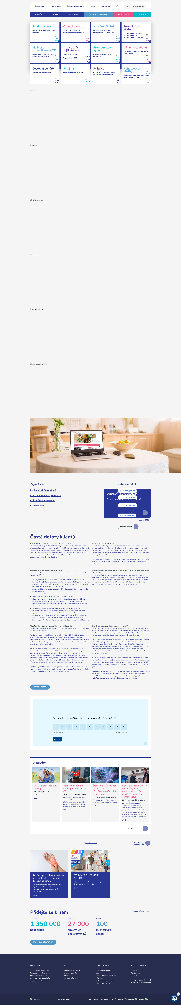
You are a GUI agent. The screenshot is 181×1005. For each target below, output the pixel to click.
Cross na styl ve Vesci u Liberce (145, 505)
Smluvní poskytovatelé (38, 981)
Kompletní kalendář (126, 526)
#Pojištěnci (47, 792)
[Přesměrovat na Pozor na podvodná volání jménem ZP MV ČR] (76, 782)
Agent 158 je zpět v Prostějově (145, 497)
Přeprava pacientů (103, 970)
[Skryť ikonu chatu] (178, 994)
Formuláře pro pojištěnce (39, 970)
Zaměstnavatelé (70, 973)
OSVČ (66, 975)
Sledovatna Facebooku (139, 843)
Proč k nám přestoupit (43, 942)
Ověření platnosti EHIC (42, 500)
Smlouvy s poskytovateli (105, 981)
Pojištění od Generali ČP (43, 490)
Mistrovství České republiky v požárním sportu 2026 (144, 515)
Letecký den (145, 491)
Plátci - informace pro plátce (45, 495)
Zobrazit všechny (136, 829)
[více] (36, 798)
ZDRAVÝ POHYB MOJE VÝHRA (86, 877)
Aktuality (133, 975)
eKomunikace (37, 505)
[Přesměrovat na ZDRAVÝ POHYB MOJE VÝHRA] (90, 871)
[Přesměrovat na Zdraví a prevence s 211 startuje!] (46, 782)
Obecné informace (103, 983)
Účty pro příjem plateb (73, 978)
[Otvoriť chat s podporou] (174, 998)
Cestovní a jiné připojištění (40, 978)
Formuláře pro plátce (72, 970)
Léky (97, 973)
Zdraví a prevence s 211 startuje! (46, 787)
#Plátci (83, 795)
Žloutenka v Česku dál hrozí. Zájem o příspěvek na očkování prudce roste (104, 790)
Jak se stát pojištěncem (39, 973)
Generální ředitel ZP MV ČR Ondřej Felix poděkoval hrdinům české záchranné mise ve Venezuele (134, 791)
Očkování (99, 978)
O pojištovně (135, 973)
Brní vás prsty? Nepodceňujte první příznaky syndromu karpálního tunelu (48, 878)
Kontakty (133, 970)
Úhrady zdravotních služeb (106, 975)
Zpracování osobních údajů (140, 980)
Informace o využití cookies (140, 983)
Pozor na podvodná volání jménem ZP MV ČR (74, 788)
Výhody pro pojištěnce (38, 975)
